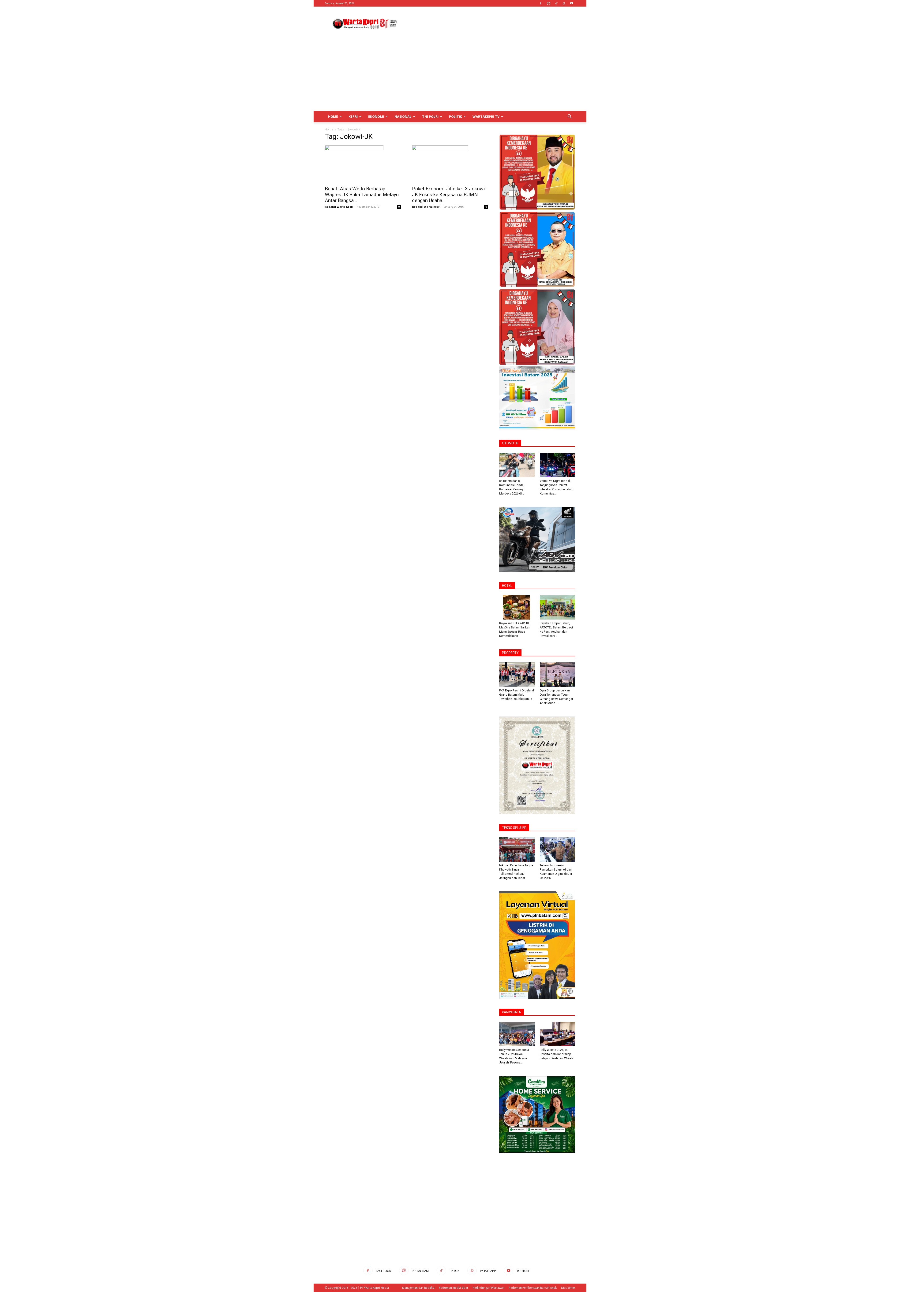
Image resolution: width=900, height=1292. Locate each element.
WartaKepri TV (485, 116)
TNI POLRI (430, 116)
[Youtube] (571, 3)
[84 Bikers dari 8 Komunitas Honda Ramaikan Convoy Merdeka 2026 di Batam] (517, 465)
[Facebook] (540, 3)
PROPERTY (510, 653)
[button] (569, 117)
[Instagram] (548, 3)
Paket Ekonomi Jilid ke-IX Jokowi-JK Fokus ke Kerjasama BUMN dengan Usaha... (449, 194)
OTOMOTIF (510, 443)
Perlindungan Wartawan (488, 1288)
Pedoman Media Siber (453, 1288)
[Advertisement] (490, 23)
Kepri (353, 116)
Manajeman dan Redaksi (418, 1288)
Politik (455, 116)
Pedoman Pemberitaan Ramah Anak (533, 1288)
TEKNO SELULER (514, 828)
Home (333, 116)
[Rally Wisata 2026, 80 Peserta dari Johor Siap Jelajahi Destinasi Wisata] (557, 1034)
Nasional (403, 116)
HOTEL (507, 585)
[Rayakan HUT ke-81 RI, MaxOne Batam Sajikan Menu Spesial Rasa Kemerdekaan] (517, 607)
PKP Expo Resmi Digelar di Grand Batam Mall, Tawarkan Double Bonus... (517, 695)
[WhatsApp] (563, 3)
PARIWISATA (511, 1012)
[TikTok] (556, 3)
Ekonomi (376, 116)
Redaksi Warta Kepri (339, 206)
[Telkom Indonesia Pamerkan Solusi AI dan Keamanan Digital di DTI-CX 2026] (557, 849)
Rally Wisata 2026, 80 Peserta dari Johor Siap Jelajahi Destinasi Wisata (557, 1054)
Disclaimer (568, 1288)
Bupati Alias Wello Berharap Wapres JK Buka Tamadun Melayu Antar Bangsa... (362, 194)
